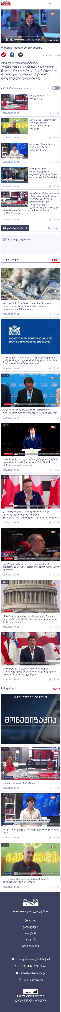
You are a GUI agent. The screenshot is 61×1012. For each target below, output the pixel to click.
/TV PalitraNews (33, 980)
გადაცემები (30, 927)
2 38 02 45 (40, 966)
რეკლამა (30, 939)
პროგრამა (30, 933)
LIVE (55, 1008)
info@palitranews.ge (33, 973)
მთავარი (30, 920)
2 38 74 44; (27, 966)
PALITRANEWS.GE (27, 996)
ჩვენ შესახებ (30, 946)
